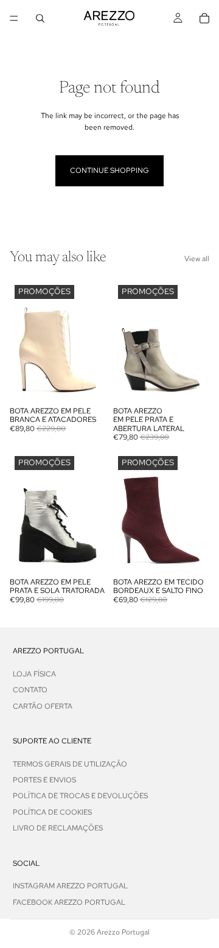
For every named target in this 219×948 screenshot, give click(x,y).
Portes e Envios (44, 780)
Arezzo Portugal (123, 932)
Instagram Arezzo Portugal (70, 886)
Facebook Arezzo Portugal (69, 902)
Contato (30, 690)
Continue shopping (109, 170)
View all (196, 259)
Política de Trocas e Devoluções (80, 796)
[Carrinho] (204, 18)
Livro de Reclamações (58, 828)
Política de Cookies (52, 812)
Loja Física (34, 673)
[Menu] (14, 18)
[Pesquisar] (40, 18)
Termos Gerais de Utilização (70, 763)
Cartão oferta (42, 706)
